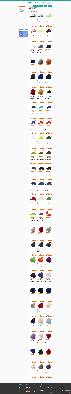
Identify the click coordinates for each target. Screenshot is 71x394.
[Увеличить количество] (39, 26)
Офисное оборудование (48, 385)
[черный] (49, 35)
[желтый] (30, 35)
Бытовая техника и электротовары (41, 386)
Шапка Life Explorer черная (32, 281)
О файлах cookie (34, 391)
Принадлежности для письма (49, 387)
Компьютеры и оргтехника (42, 390)
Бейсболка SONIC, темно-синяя (48, 52)
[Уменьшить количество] (45, 26)
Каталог (32, 7)
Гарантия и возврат (28, 387)
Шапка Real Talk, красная (32, 98)
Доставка (27, 385)
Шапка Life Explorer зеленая (32, 266)
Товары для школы (48, 390)
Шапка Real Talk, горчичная (39, 98)
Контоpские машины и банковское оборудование (42, 391)
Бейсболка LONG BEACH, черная (40, 174)
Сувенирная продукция (35, 7)
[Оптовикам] (48, 6)
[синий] (33, 35)
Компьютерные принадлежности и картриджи (41, 389)
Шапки (36, 11)
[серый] (45, 50)
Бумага (39, 385)
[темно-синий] (38, 50)
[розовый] (40, 35)
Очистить (27, 24)
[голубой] (30, 96)
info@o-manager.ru (42, 2)
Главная (30, 7)
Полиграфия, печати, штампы (49, 392)
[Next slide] (27, 34)
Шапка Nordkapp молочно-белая (48, 281)
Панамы (34, 11)
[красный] (47, 35)
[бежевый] (45, 96)
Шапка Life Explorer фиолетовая (48, 266)
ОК (69, 392)
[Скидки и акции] (33, 6)
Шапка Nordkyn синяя (32, 327)
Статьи (33, 385)
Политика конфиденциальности (35, 390)
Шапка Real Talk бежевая (39, 327)
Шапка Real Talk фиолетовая (32, 342)
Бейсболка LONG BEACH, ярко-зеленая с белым (48, 205)
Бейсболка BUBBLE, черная (47, 37)
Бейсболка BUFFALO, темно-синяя (33, 113)
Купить (34, 26)
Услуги (26, 386)
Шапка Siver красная (47, 342)
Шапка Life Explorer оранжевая (40, 266)
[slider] (27, 15)
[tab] (22, 37)
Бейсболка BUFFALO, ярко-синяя (48, 113)
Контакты (20, 386)
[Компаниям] (39, 6)
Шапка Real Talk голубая (47, 327)
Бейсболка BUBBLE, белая (32, 52)
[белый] (45, 35)
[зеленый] (31, 35)
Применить (23, 29)
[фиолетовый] (31, 264)
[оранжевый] (30, 264)
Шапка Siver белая (39, 342)
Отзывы (19, 387)
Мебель (40, 392)
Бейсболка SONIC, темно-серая (40, 52)
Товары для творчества (48, 389)
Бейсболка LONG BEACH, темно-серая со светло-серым (48, 159)
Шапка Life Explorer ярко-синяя (40, 281)
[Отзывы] (44, 6)
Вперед (33, 379)
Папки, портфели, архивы (48, 386)
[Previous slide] (19, 34)
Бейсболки (31, 11)
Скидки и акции (34, 386)
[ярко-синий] (49, 111)
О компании (20, 385)
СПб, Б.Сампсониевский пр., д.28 (30, 2)
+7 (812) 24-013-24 (22, 391)
